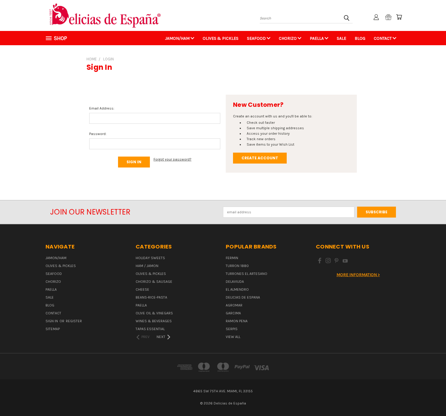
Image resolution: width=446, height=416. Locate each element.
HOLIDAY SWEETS (150, 258)
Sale (341, 38)
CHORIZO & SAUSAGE (154, 281)
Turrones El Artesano (246, 274)
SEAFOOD (257, 38)
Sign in (52, 321)
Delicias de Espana (243, 297)
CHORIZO (288, 38)
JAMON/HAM (178, 38)
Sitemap (53, 329)
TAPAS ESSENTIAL (150, 329)
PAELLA (317, 38)
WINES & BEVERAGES (154, 321)
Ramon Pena (237, 321)
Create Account (260, 158)
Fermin (232, 258)
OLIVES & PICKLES (220, 38)
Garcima (233, 313)
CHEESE (142, 289)
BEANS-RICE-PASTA (151, 297)
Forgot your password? (172, 159)
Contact (383, 38)
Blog (360, 38)
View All (233, 337)
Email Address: (101, 108)
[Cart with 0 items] (399, 17)
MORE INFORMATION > (358, 274)
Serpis (232, 329)
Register (74, 321)
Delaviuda (235, 281)
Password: (97, 134)
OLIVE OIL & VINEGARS (154, 313)
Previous (430, 397)
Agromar (234, 305)
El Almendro (237, 289)
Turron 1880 (237, 266)
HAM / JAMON (147, 266)
